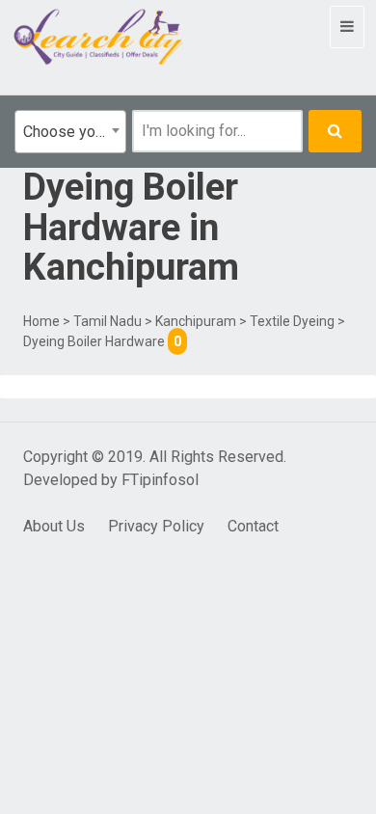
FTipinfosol (160, 480)
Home (41, 321)
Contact (253, 526)
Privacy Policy (156, 526)
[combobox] (70, 131)
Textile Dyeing (292, 321)
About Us (54, 526)
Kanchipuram (195, 321)
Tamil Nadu (107, 321)
